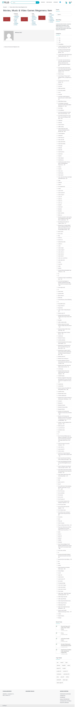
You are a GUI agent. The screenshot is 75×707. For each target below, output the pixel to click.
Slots (59, 563)
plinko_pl (59, 538)
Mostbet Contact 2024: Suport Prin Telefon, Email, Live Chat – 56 (64, 366)
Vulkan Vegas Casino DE (62, 596)
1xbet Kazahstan (61, 151)
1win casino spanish (61, 90)
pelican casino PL (61, 482)
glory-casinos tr (61, 295)
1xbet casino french (61, 141)
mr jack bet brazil (61, 427)
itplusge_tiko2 (18, 32)
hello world (60, 297)
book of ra (60, 237)
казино (59, 613)
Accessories (34, 24)
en (58, 275)
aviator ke (60, 198)
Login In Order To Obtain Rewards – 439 (64, 310)
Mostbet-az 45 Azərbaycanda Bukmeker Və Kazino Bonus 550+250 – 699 (65, 413)
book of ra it (60, 239)
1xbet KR (59, 155)
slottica (59, 565)
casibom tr (60, 243)
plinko (59, 531)
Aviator (59, 188)
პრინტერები (62, 695)
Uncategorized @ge (61, 583)
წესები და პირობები (64, 702)
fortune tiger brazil (61, 287)
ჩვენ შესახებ (49, 2)
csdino (59, 266)
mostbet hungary (61, 375)
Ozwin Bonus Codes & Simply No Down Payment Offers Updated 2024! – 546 (65, 454)
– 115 (59, 38)
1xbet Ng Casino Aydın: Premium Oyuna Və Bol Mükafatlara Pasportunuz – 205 (64, 163)
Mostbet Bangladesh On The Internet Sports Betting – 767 (64, 342)
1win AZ (61, 662)
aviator (68, 665)
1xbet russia (60, 170)
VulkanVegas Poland (62, 604)
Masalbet (60, 320)
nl (58, 433)
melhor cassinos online (62, 322)
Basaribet (60, 210)
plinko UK (60, 536)
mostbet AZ (59, 671)
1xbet (66, 662)
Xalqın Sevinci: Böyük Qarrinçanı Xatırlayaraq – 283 (64, 607)
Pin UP (59, 484)
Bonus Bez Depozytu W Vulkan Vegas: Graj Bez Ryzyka (65, 628)
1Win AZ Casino (61, 73)
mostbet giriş (60, 368)
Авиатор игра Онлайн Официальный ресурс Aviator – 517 (65, 611)
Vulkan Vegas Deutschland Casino (64, 600)
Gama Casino (60, 291)
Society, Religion (61, 570)
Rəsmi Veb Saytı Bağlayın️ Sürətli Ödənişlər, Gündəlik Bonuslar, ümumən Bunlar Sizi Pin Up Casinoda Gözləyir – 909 (65, 546)
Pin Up (62, 633)
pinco (59, 518)
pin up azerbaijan (61, 493)
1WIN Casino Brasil (61, 88)
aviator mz (60, 200)
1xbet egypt (60, 145)
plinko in (59, 534)
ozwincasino (59, 674)
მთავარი (43, 2)
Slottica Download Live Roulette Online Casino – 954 (64, 568)
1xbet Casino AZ (61, 137)
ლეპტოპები (62, 697)
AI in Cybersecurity (61, 186)
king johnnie (60, 307)
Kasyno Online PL (61, 305)
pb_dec (59, 478)
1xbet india (60, 149)
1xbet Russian (60, 172)
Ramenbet (60, 542)
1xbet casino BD (61, 139)
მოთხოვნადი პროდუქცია (65, 693)
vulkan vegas (65, 679)
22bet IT (59, 184)
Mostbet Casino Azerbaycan (63, 358)
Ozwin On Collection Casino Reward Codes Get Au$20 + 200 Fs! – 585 (64, 467)
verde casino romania (62, 589)
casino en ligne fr (61, 249)
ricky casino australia (62, 550)
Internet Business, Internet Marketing (64, 299)
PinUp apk (60, 521)
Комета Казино (61, 615)
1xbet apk (60, 122)
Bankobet (60, 208)
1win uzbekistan (61, 110)
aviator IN (60, 196)
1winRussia (60, 120)
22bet (59, 180)
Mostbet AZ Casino (61, 337)
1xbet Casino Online (61, 143)
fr (58, 289)
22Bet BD (60, 182)
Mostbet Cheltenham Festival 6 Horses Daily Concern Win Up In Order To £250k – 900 (65, 362)
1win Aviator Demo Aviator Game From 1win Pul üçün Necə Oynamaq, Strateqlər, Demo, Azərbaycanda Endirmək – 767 (64, 69)
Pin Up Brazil (60, 495)
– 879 (59, 42)
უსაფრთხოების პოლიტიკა (65, 700)
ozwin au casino (61, 451)
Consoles (34, 23)
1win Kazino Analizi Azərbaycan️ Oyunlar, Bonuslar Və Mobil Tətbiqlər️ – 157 (65, 98)
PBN (59, 480)
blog (59, 235)
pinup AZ (62, 676)
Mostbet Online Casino (62, 393)
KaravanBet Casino (61, 303)
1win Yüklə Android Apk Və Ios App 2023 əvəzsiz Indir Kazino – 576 (64, 113)
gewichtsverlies (61, 293)
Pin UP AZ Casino (61, 491)
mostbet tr (60, 401)
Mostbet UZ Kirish (61, 409)
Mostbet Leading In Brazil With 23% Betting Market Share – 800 (64, 389)
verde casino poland (61, 587)
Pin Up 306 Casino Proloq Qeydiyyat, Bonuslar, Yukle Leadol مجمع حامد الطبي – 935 (64, 487)
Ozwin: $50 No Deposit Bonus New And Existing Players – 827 (64, 475)
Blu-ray (15, 19)
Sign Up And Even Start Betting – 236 (65, 559)
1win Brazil (60, 86)
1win (57, 662)
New (59, 431)
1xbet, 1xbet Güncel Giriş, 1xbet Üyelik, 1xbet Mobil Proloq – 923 (65, 177)
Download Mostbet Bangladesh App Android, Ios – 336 (64, 271)
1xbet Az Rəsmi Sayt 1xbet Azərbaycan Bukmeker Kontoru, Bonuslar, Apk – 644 (63, 130)
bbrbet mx (60, 215)
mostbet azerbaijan (61, 339)
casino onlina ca (61, 251)
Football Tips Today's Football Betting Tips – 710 (65, 278)
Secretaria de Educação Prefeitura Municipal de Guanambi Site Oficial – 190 (64, 556)
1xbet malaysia (61, 157)
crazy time (60, 264)
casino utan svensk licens (62, 258)
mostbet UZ (65, 671)
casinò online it (61, 255)
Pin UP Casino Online (62, 504)
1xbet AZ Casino (61, 124)
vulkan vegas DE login (62, 598)
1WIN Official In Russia (62, 101)
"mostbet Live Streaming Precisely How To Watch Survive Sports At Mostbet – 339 (64, 51)
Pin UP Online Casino (62, 510)
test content (60, 581)
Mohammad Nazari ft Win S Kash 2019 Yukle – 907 (64, 329)
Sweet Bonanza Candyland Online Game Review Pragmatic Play (66, 651)
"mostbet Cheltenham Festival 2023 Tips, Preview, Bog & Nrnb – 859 (64, 47)
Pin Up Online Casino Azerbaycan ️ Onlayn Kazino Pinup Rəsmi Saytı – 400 (64, 513)
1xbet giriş (60, 147)
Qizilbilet (59, 540)
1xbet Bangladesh (61, 133)
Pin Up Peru (60, 516)
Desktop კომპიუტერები (64, 699)
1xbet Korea (60, 153)
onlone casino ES (61, 449)
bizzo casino (60, 233)
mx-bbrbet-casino (61, 429)
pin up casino (60, 497)
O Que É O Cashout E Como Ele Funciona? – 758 (63, 444)
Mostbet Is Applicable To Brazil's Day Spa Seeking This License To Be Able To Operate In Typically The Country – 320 (65, 380)
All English (16, 23)
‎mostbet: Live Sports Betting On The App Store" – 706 (64, 423)
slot (58, 561)
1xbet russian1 (60, 174)
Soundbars (52, 19)
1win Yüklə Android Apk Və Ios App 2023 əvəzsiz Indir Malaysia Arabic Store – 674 (64, 117)
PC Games (34, 19)
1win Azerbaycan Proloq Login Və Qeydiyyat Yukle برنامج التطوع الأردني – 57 (64, 77)
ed (58, 273)
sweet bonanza (61, 576)
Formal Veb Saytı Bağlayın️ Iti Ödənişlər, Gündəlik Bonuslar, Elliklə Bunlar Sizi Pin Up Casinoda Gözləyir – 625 (64, 283)
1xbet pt (59, 166)
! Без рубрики (60, 44)
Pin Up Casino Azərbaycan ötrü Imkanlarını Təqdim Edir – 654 (63, 502)
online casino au (61, 447)
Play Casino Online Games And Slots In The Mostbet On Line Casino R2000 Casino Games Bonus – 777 (64, 528)
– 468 (59, 40)
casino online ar (61, 254)
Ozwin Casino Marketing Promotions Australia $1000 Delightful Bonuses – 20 (65, 463)
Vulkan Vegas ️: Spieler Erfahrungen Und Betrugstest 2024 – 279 (64, 594)
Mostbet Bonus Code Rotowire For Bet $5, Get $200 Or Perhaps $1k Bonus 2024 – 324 (64, 347)
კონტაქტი (55, 2)
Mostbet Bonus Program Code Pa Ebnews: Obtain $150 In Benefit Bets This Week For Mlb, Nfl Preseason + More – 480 (64, 352)
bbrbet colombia (61, 212)
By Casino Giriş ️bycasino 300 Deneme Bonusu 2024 (66, 645)
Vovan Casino (60, 591)
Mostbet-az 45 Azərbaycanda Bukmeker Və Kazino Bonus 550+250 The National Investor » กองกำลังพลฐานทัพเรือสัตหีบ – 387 (65, 418)
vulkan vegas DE (60, 682)
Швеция (59, 617)
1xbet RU (59, 168)
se (58, 552)
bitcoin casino (60, 231)
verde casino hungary (62, 585)
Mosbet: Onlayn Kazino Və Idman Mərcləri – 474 (64, 333)
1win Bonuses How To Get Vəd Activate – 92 (63, 81)
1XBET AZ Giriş (61, 126)
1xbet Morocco (61, 159)
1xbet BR (63, 665)
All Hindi (15, 24)
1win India (60, 94)
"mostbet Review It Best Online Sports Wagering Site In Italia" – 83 (65, 55)
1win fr (59, 92)
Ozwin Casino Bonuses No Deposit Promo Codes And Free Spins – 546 (64, 458)
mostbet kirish (60, 386)
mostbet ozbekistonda (62, 395)
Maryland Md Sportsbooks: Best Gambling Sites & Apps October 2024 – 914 (64, 317)
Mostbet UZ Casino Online (63, 407)
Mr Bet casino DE (61, 425)
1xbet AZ (58, 665)
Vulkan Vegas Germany (62, 602)
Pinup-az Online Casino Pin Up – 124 (64, 525)
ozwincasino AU (66, 674)
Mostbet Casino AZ (61, 356)
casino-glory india (61, 260)
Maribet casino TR (61, 313)
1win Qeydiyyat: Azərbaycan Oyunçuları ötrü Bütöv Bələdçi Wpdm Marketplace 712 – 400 (64, 105)
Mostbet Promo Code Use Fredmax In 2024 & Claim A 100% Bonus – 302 (65, 398)
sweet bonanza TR (61, 579)
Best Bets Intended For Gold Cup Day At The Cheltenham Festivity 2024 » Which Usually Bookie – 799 (65, 218)
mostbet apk (60, 335)
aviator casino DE (61, 192)
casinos (59, 262)
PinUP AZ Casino (61, 523)
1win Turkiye (60, 108)
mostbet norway (61, 391)
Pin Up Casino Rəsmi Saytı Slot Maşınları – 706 (63, 507)
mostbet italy (60, 384)
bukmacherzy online (61, 241)
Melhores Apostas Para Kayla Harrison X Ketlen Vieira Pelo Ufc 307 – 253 (65, 326)
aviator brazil (60, 190)
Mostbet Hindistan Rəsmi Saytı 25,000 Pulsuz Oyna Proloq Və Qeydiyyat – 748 (63, 372)
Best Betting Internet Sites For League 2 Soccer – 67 (63, 222)
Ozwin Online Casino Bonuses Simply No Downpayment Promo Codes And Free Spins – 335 (64, 471)
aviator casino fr (61, 194)
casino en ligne (61, 247)
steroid (59, 572)
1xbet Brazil (60, 135)
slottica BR (59, 679)
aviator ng (60, 202)
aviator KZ (59, 668)
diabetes (59, 268)
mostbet (64, 668)
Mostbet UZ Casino (61, 405)
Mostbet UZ (60, 403)
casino (59, 245)
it (58, 301)
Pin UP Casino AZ (61, 499)
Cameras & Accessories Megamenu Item (11, 46)
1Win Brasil (60, 84)
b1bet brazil (60, 206)
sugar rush (60, 574)
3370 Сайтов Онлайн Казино (65, 639)
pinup (58, 676)
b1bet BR (59, 204)
